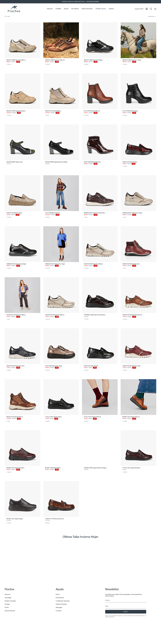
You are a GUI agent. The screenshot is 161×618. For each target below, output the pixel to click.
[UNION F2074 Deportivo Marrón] (138, 295)
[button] (50, 9)
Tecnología (8, 597)
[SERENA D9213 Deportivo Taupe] (61, 244)
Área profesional (10, 610)
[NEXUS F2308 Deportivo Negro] (100, 40)
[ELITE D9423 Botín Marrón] (100, 91)
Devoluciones (60, 597)
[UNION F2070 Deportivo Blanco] (100, 244)
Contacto (58, 610)
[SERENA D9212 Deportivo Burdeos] (100, 193)
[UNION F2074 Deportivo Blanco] (61, 295)
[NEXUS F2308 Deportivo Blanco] (22, 40)
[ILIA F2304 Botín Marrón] (61, 193)
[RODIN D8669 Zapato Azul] (22, 142)
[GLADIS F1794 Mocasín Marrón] (61, 499)
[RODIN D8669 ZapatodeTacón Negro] (61, 142)
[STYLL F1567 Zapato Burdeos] (138, 448)
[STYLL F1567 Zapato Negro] (61, 397)
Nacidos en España (10, 601)
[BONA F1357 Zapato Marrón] (138, 397)
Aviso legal (59, 607)
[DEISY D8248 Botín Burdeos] (100, 142)
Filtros (8, 16)
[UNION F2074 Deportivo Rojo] (138, 346)
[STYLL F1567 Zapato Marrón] (100, 397)
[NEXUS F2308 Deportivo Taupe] (138, 40)
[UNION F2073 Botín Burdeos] (138, 244)
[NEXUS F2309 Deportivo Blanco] (22, 91)
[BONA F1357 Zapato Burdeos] (22, 448)
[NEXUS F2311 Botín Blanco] (61, 91)
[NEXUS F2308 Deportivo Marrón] (61, 40)
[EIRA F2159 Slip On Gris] (100, 346)
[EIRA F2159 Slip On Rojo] (138, 142)
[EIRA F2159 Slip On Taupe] (22, 193)
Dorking (7, 604)
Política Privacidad (61, 604)
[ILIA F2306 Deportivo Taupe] (61, 346)
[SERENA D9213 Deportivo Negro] (22, 244)
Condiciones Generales (63, 601)
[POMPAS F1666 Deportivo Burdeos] (100, 295)
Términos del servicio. (109, 616)
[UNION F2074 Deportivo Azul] (22, 346)
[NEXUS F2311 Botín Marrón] (22, 397)
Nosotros (8, 594)
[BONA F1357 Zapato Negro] (22, 499)
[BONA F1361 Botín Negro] (61, 448)
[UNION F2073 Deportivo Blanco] (22, 295)
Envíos (58, 594)
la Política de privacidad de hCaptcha (135, 615)
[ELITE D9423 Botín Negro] (138, 91)
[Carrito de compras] (155, 8)
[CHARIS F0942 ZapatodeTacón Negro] (100, 448)
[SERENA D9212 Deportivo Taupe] (138, 193)
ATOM (7, 607)
